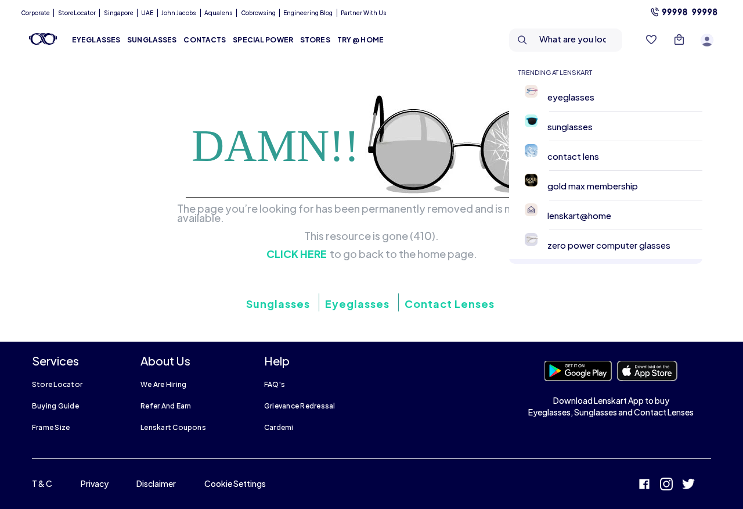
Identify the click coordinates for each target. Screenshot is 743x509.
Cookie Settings (235, 483)
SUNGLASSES (151, 39)
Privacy (95, 483)
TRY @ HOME (360, 39)
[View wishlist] (651, 40)
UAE (147, 12)
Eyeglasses (357, 303)
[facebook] (644, 485)
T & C (42, 483)
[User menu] (707, 40)
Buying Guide (55, 406)
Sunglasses (278, 303)
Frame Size (51, 427)
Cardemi (279, 427)
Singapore (119, 12)
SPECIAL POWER (263, 39)
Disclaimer (156, 483)
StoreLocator (77, 12)
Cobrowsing (258, 12)
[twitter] (688, 485)
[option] (610, 97)
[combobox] (568, 40)
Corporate (35, 12)
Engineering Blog (308, 12)
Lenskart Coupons (173, 427)
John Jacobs (178, 12)
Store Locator (57, 384)
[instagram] (666, 485)
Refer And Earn (165, 406)
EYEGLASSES (96, 39)
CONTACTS (204, 39)
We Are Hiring (163, 384)
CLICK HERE (296, 254)
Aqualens (218, 12)
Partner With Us (364, 12)
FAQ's (274, 384)
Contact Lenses (450, 303)
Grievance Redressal (300, 406)
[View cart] (679, 40)
